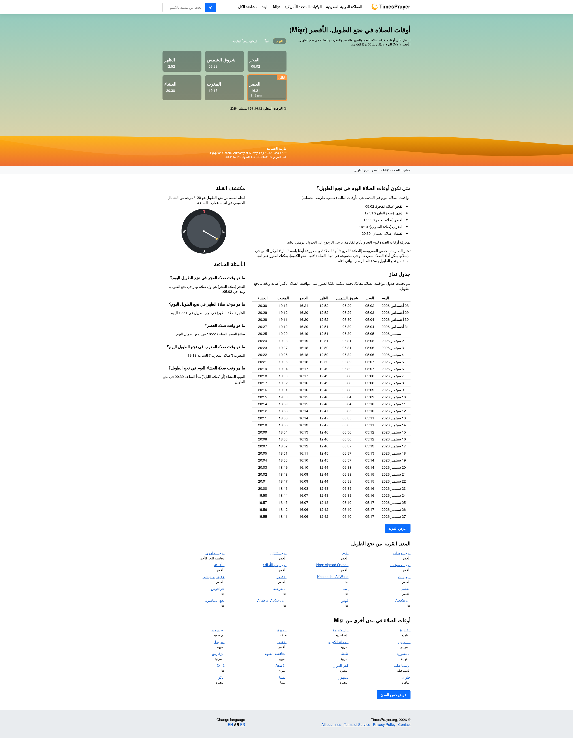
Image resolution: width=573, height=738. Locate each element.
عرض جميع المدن (394, 694)
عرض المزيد (398, 528)
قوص (345, 600)
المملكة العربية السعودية (344, 6)
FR (242, 724)
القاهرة (405, 629)
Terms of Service (357, 724)
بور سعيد (218, 629)
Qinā (220, 665)
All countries (331, 724)
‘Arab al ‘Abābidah (271, 600)
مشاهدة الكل (247, 6)
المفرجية (279, 588)
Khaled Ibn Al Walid (333, 576)
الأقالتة (219, 564)
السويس (404, 641)
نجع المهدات (402, 552)
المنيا (282, 677)
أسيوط (219, 641)
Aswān (281, 665)
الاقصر (281, 576)
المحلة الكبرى (338, 641)
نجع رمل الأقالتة (274, 564)
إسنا (345, 588)
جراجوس (217, 588)
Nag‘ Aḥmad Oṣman (332, 564)
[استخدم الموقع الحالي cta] (210, 7)
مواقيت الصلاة (401, 170)
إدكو (221, 677)
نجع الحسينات (400, 564)
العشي (406, 588)
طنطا (344, 653)
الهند (265, 6)
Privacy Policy (384, 724)
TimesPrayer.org (391, 7)
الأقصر (376, 170)
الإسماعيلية (402, 665)
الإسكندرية (341, 629)
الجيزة (281, 629)
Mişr (386, 170)
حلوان (406, 677)
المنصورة (404, 653)
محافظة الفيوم (275, 653)
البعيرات (404, 576)
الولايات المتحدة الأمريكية (303, 6)
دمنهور (344, 677)
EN (230, 724)
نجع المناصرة (214, 600)
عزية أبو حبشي (213, 576)
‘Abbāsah (403, 600)
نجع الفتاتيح (278, 552)
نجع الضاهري (214, 552)
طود (345, 552)
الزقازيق (218, 653)
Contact (404, 724)
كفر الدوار (341, 665)
